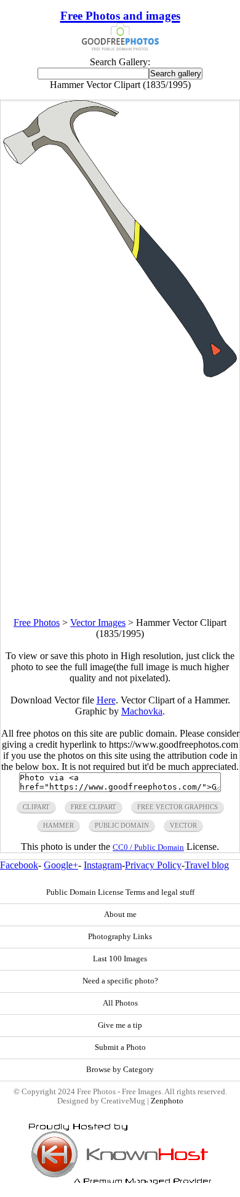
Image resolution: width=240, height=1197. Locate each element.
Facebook (19, 865)
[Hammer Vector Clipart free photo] (120, 374)
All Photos (120, 1003)
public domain (122, 825)
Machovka (141, 711)
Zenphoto (167, 1101)
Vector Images (98, 622)
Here (106, 700)
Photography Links (120, 936)
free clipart (93, 807)
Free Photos (37, 622)
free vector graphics (177, 807)
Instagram (103, 865)
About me (120, 914)
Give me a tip (120, 1025)
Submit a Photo (120, 1047)
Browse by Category (120, 1069)
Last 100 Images (120, 959)
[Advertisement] (120, 497)
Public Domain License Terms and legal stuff (120, 892)
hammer (58, 825)
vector (183, 825)
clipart (36, 807)
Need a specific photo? (120, 981)
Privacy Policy (153, 865)
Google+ (61, 865)
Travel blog (207, 865)
